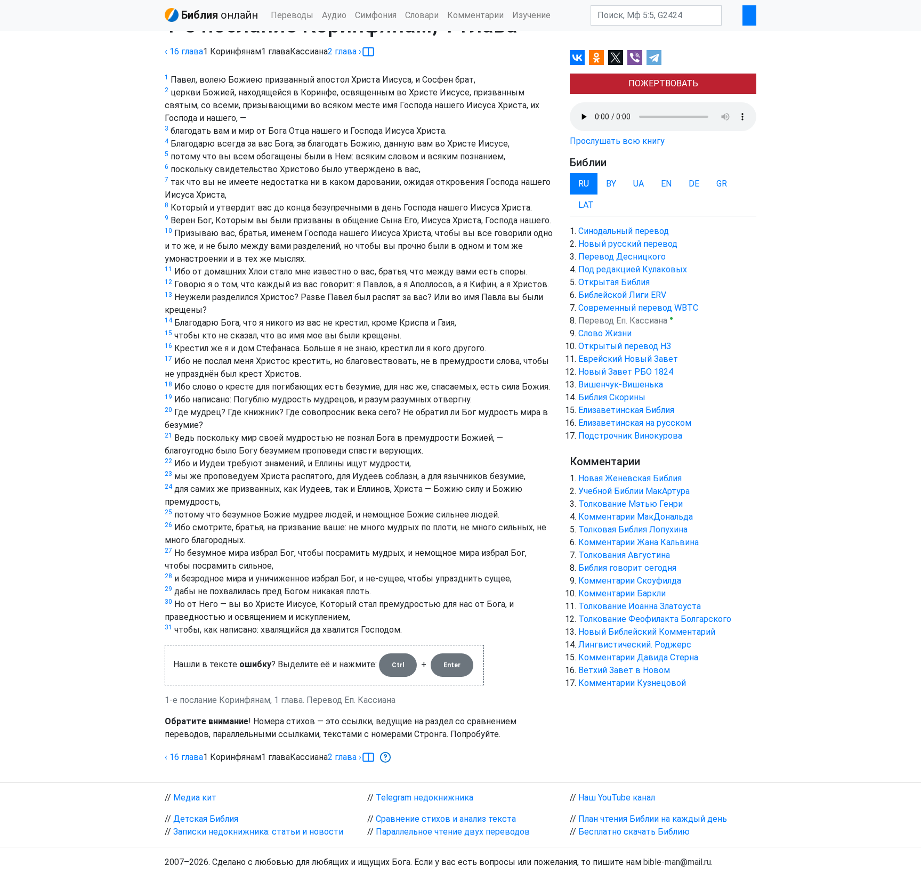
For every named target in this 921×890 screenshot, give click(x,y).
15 (168, 333)
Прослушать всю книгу (617, 141)
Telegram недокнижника (424, 797)
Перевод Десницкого (622, 257)
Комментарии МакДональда (635, 517)
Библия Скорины (611, 397)
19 (168, 397)
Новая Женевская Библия (630, 478)
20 (168, 410)
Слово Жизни (605, 333)
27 (168, 550)
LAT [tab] (586, 205)
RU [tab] (583, 184)
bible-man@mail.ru (677, 862)
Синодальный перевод (623, 231)
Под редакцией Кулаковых (632, 269)
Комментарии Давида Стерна (638, 657)
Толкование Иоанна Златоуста (639, 606)
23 (168, 474)
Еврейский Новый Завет (628, 359)
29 (168, 589)
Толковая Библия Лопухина (633, 529)
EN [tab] (666, 184)
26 (168, 525)
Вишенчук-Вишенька (620, 384)
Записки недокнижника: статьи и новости (258, 832)
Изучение (531, 15)
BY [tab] (611, 184)
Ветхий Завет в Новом (624, 670)
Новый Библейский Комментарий (646, 632)
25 (168, 512)
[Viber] (634, 57)
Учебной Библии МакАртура (634, 491)
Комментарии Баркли (622, 593)
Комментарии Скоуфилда (629, 581)
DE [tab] (694, 184)
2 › (344, 51)
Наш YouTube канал (616, 797)
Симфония (376, 15)
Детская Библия (205, 819)
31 (168, 627)
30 (168, 601)
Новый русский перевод (627, 244)
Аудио (334, 15)
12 (168, 282)
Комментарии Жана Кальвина (638, 542)
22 (168, 461)
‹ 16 (184, 51)
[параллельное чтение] (368, 52)
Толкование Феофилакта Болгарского (654, 619)
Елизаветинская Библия (626, 410)
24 (168, 486)
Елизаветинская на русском (634, 423)
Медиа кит (194, 797)
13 (168, 294)
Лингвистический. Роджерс (634, 645)
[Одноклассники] (596, 57)
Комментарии (475, 15)
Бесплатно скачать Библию (634, 832)
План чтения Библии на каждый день (652, 819)
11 (168, 269)
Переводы (292, 15)
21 (168, 435)
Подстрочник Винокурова (630, 436)
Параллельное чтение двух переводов (453, 832)
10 (168, 230)
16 (168, 346)
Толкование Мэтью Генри (630, 504)
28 (168, 576)
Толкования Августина (624, 555)
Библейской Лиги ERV (622, 295)
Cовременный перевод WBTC (638, 308)
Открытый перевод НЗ (624, 346)
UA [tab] (638, 184)
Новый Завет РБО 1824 (625, 372)
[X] (615, 57)
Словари (422, 15)
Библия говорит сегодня (627, 568)
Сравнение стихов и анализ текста (446, 819)
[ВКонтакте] (577, 57)
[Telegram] (654, 57)
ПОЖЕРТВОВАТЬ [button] (663, 83)
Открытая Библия (614, 282)
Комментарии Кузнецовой (632, 683)
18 (168, 384)
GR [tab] (721, 184)
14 (168, 320)
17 (168, 358)
